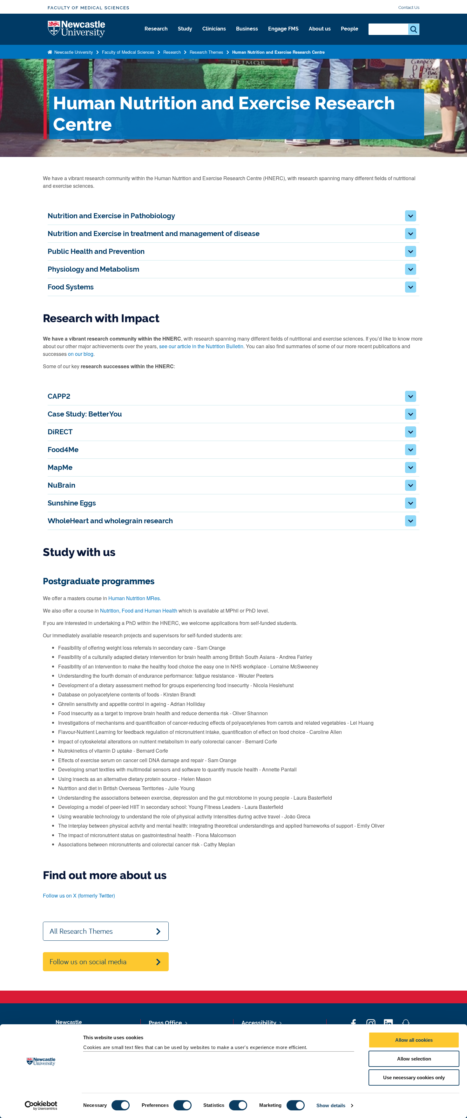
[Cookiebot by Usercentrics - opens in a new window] (41, 1105)
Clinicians (214, 29)
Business (247, 29)
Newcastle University (73, 52)
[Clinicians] (214, 35)
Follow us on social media (88, 961)
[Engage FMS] (283, 35)
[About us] (320, 35)
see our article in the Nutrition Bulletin (201, 346)
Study (185, 29)
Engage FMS (283, 29)
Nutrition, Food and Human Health (138, 610)
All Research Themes (81, 931)
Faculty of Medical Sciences (89, 7)
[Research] (156, 35)
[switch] (182, 1105)
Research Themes (206, 52)
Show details (330, 1105)
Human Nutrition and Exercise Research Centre (278, 52)
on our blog (80, 353)
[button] (410, 215)
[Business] (247, 35)
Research (156, 29)
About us (320, 29)
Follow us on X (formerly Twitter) (79, 895)
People (349, 29)
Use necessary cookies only (414, 1077)
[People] (349, 35)
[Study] (185, 35)
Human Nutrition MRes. (134, 598)
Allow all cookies (414, 1040)
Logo (77, 29)
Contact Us (408, 7)
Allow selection (414, 1058)
